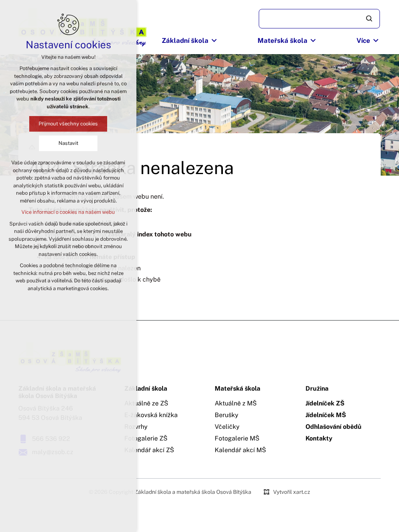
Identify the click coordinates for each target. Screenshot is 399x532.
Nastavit (68, 143)
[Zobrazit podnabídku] (214, 41)
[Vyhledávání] (319, 18)
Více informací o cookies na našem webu (68, 212)
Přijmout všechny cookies (68, 124)
